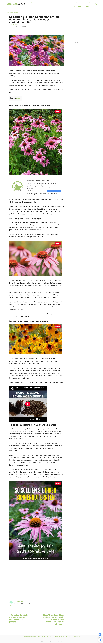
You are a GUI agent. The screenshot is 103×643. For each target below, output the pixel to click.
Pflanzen (11, 12)
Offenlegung (68, 636)
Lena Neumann (14, 24)
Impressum (77, 636)
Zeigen (18, 98)
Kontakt (61, 636)
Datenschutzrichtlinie (44, 636)
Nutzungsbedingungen (29, 636)
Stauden (16, 12)
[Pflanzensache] (16, 4)
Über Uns (55, 636)
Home (7, 12)
